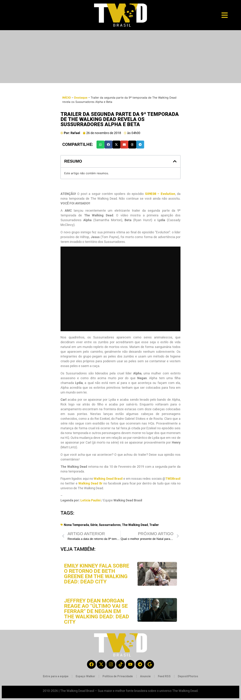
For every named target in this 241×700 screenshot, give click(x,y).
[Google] (149, 664)
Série (94, 525)
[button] (100, 145)
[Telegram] (139, 664)
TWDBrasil (172, 478)
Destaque (81, 97)
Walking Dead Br (90, 483)
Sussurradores (110, 525)
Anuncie (145, 676)
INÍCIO (66, 97)
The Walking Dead (135, 525)
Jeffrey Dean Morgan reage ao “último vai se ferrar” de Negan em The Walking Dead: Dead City (96, 611)
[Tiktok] (120, 664)
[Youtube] (130, 664)
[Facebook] (91, 664)
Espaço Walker (85, 676)
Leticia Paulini (90, 500)
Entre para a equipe (55, 676)
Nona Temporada (76, 525)
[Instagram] (110, 664)
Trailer (154, 525)
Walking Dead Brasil (108, 478)
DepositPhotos (188, 676)
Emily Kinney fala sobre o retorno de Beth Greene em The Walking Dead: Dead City (96, 574)
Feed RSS (164, 676)
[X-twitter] (101, 664)
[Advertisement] (120, 56)
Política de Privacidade (118, 676)
